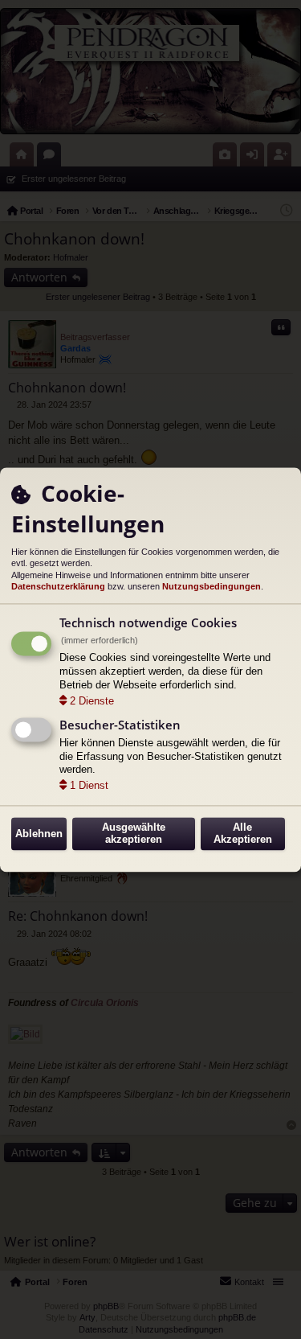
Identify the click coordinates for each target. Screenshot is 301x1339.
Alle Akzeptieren (243, 834)
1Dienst (89, 786)
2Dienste (92, 701)
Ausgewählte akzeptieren (133, 834)
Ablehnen (39, 834)
